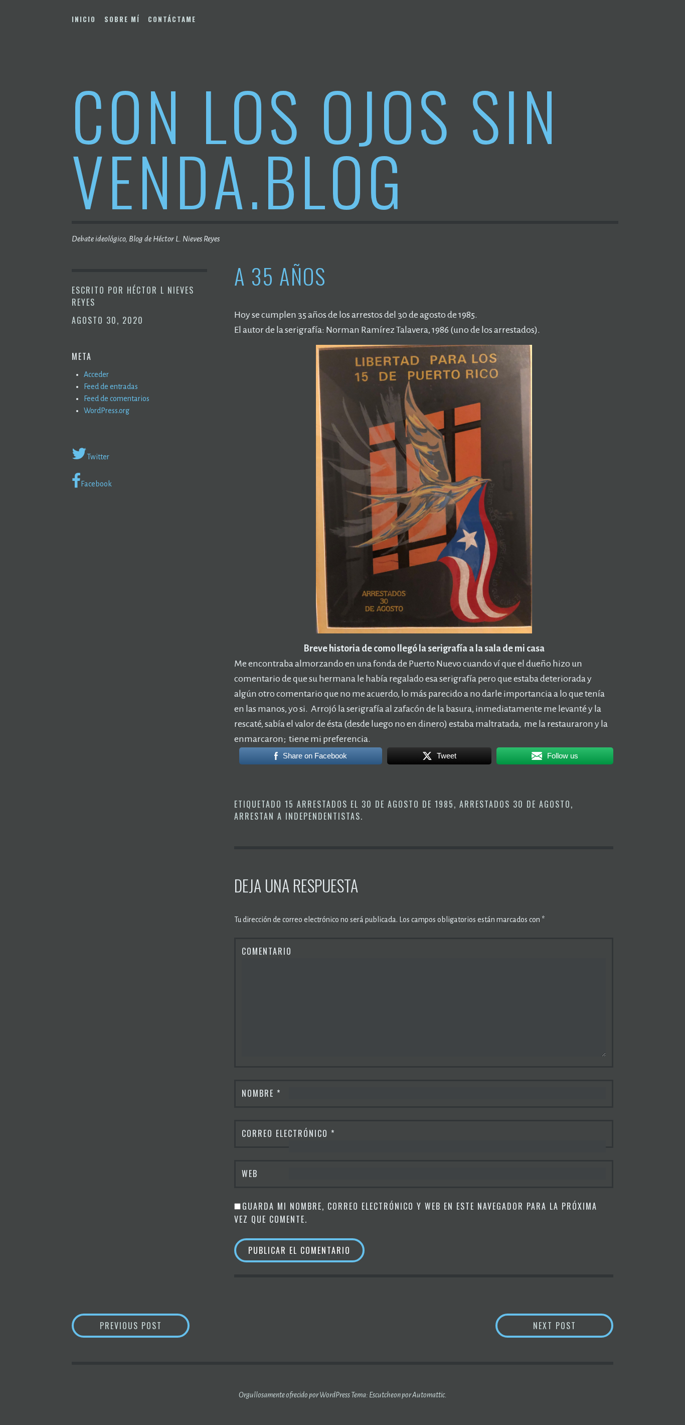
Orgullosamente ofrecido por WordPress (294, 1395)
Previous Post (145, 1325)
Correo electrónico (288, 1133)
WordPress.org (106, 411)
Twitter (98, 457)
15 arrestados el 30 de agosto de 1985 (369, 804)
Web (250, 1174)
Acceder (96, 374)
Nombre (261, 1093)
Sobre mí (122, 19)
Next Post (573, 1325)
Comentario (267, 951)
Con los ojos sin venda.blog (316, 147)
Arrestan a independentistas (297, 816)
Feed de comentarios (116, 399)
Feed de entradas (111, 386)
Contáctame (172, 19)
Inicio (84, 19)
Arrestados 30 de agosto (515, 804)
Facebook (96, 484)
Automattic (428, 1395)
